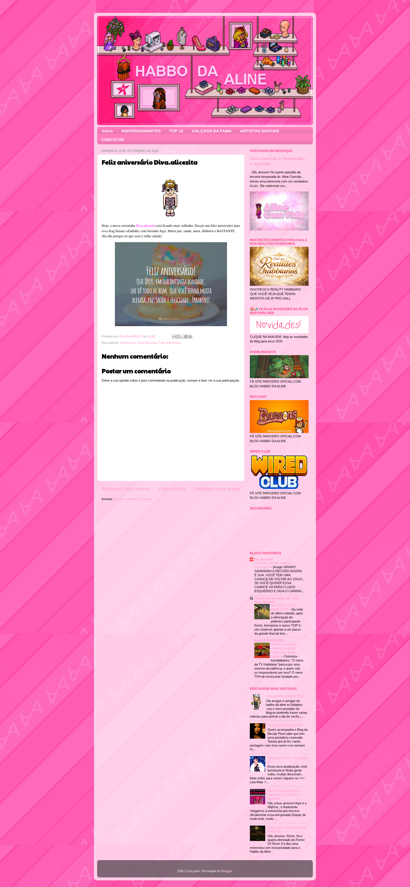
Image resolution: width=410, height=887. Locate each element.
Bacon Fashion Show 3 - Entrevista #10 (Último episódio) (285, 794)
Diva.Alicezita (147, 342)
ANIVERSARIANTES (141, 131)
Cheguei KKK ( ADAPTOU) (285, 696)
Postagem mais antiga (217, 488)
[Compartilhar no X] (182, 336)
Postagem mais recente (125, 488)
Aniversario (128, 342)
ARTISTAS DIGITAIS (259, 131)
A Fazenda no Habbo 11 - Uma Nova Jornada (276, 599)
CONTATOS (112, 139)
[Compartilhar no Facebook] (186, 336)
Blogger (226, 871)
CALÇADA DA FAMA (212, 131)
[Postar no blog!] (178, 336)
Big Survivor (263, 559)
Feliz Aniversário (169, 342)
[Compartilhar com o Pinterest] (190, 336)
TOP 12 (176, 131)
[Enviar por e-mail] (174, 336)
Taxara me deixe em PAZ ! (286, 725)
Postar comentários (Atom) (133, 499)
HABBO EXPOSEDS (269, 640)
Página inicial (172, 488)
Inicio (107, 131)
